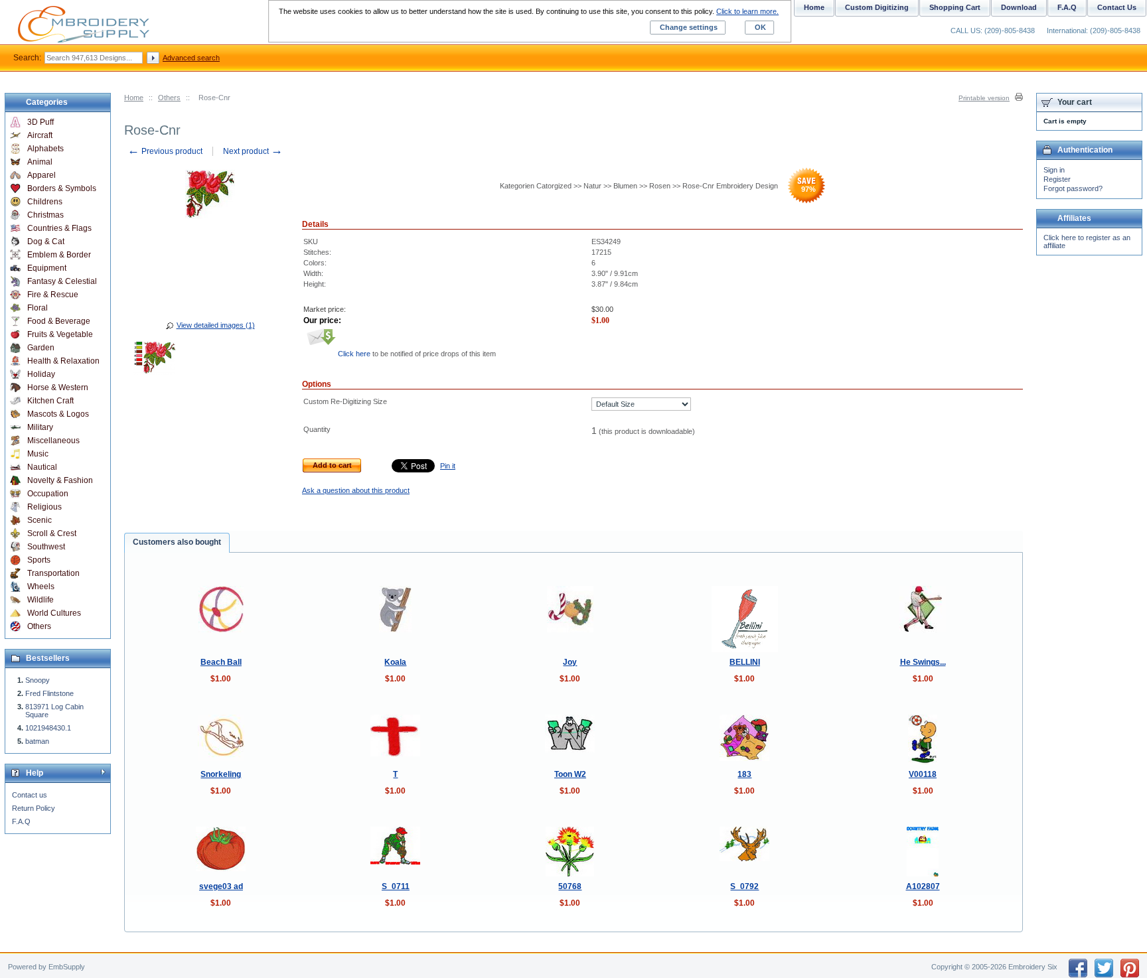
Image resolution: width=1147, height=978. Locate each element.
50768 (569, 886)
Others (169, 98)
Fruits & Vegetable (60, 334)
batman (37, 741)
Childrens (44, 201)
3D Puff (40, 122)
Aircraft (39, 135)
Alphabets (45, 148)
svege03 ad (221, 886)
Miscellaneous (53, 440)
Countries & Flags (59, 228)
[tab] (177, 543)
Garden (40, 347)
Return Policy (33, 808)
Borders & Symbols (61, 188)
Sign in (1054, 170)
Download (1019, 7)
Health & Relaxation (63, 361)
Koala (395, 662)
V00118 (923, 774)
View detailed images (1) (216, 325)
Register (1057, 179)
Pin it (447, 466)
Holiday (41, 374)
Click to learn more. (747, 11)
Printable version (984, 98)
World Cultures (54, 613)
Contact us (29, 795)
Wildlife (40, 599)
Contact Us (1116, 7)
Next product (253, 151)
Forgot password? (1073, 188)
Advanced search (191, 58)
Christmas (45, 215)
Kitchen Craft (50, 400)
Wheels (40, 586)
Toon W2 (570, 774)
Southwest (46, 546)
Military (40, 427)
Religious (44, 507)
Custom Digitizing (877, 7)
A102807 (923, 886)
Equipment (46, 268)
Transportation (53, 573)
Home (133, 98)
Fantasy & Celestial (62, 281)
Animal (39, 162)
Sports (38, 560)
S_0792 (744, 886)
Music (37, 453)
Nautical (42, 467)
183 (744, 774)
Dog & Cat (45, 241)
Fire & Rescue (52, 294)
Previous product (164, 151)
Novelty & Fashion (60, 480)
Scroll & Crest (51, 533)
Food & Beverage (58, 321)
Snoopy (37, 680)
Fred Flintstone (49, 693)
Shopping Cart (954, 7)
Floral (37, 308)
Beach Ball (221, 662)
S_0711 (396, 886)
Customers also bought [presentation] (177, 542)
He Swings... (923, 662)
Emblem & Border (59, 254)
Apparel (41, 175)
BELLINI (744, 662)
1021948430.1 (48, 728)
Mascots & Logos (58, 414)
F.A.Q (21, 821)
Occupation (47, 493)
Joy (570, 662)
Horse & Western (57, 387)
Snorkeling (220, 774)
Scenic (39, 520)
